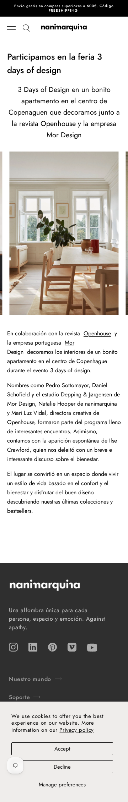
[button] (15, 28)
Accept (62, 749)
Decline (62, 767)
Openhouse (97, 333)
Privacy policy (76, 730)
